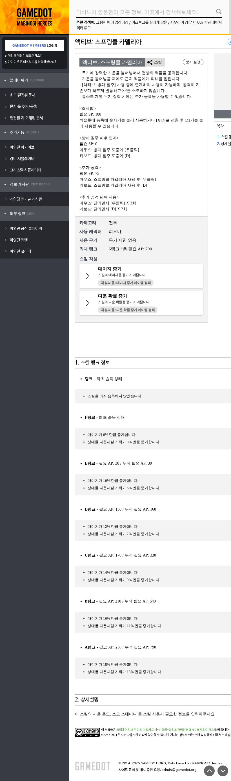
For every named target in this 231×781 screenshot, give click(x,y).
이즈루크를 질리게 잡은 (149, 23)
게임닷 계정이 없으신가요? (25, 56)
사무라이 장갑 (181, 23)
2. (218, 144)
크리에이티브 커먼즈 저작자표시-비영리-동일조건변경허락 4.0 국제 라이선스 (165, 730)
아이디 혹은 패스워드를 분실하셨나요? (32, 62)
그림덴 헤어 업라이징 (112, 23)
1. (218, 137)
